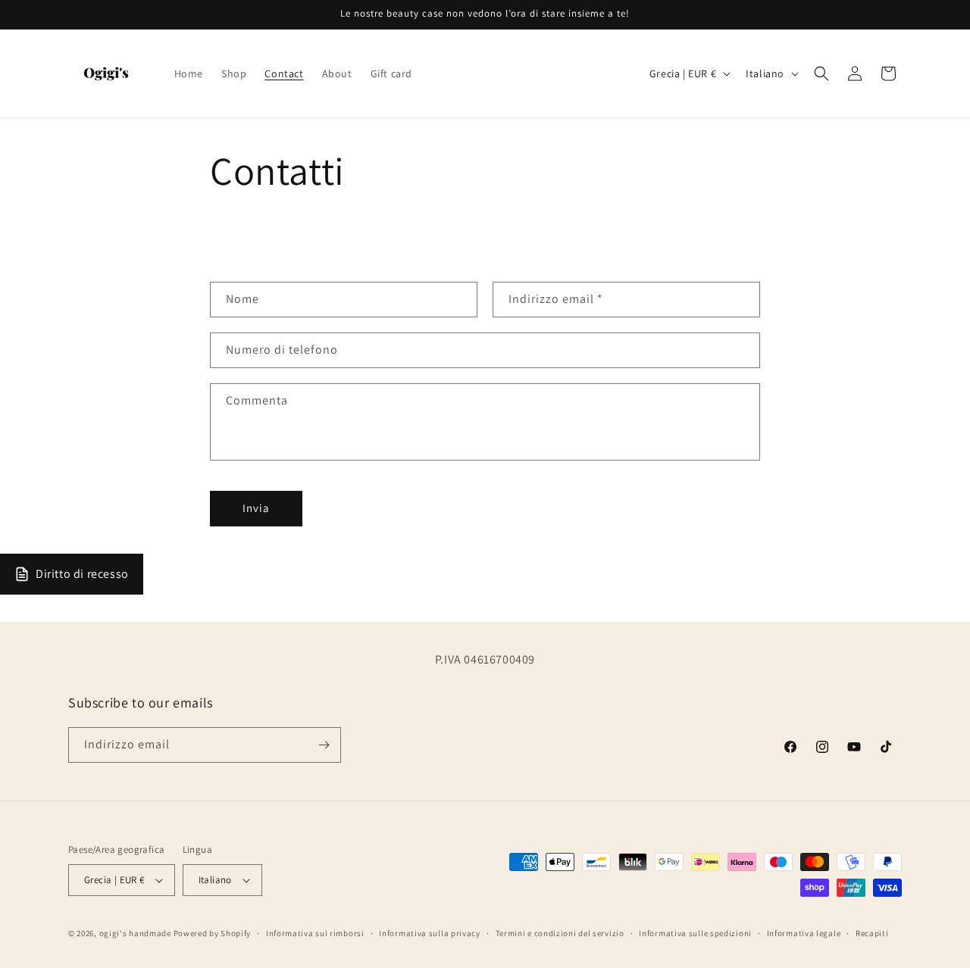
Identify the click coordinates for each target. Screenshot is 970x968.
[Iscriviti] (323, 745)
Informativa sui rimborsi (315, 933)
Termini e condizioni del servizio (560, 933)
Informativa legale (804, 933)
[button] (821, 73)
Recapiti (872, 933)
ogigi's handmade (135, 933)
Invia (256, 508)
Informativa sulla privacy (429, 933)
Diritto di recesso (82, 574)
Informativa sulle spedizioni (695, 933)
